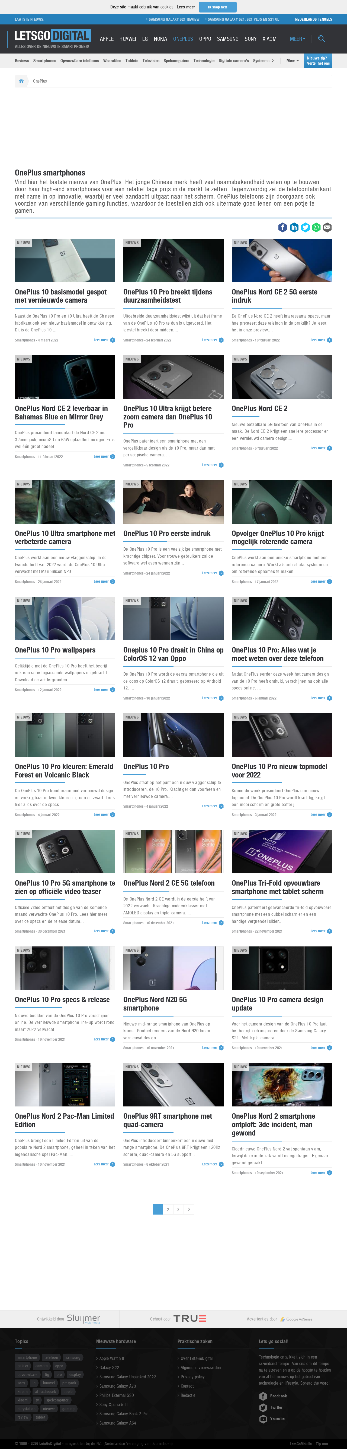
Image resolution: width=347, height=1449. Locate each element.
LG (145, 39)
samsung (73, 1357)
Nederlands (306, 19)
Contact (187, 1386)
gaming (68, 1408)
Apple (107, 39)
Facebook (278, 1396)
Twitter (276, 1407)
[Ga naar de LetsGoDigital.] (20, 81)
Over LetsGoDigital (197, 1358)
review (23, 1417)
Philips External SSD (116, 1395)
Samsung (228, 39)
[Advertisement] (173, 128)
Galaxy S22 (109, 1367)
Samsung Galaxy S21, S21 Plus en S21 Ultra (204, 19)
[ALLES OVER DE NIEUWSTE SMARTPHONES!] (53, 35)
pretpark (69, 1383)
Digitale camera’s (234, 60)
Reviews (22, 60)
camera (42, 1365)
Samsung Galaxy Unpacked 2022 (127, 1376)
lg (34, 1383)
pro (59, 1374)
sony (21, 1383)
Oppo (205, 39)
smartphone (27, 1357)
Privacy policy (193, 1376)
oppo (59, 1365)
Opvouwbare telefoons (79, 60)
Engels (326, 19)
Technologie (204, 60)
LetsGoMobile (301, 1443)
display (75, 1374)
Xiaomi (270, 39)
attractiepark (45, 1391)
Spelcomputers (176, 60)
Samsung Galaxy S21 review (132, 19)
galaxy (23, 1365)
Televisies (151, 60)
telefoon (51, 1357)
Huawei (128, 39)
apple (68, 1391)
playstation (27, 1408)
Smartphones (44, 60)
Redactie (188, 1395)
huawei (49, 1383)
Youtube (277, 1418)
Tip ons (322, 1443)
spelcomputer (57, 1400)
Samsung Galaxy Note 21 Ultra (280, 19)
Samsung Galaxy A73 (117, 1386)
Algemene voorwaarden (201, 1367)
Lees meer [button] (186, 7)
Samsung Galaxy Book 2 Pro (123, 1413)
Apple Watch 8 (111, 1358)
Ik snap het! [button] (217, 7)
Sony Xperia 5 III (113, 1404)
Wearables (112, 60)
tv (37, 1400)
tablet (40, 1417)
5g (47, 1374)
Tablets (132, 60)
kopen (23, 1391)
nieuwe (49, 1408)
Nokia (160, 39)
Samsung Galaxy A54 (117, 1423)
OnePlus (183, 39)
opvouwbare (28, 1374)
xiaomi (23, 1400)
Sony (250, 39)
